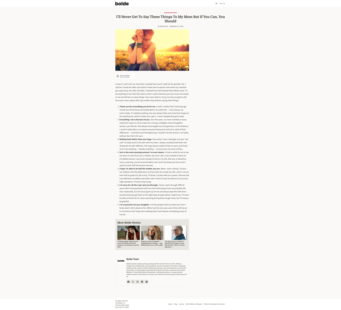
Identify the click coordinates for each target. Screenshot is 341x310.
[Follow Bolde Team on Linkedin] (142, 282)
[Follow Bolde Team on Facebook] (128, 282)
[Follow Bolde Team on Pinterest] (146, 282)
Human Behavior (170, 13)
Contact (181, 304)
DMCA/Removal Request (194, 304)
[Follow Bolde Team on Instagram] (137, 282)
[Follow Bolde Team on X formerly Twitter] (133, 282)
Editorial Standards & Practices (214, 304)
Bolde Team (164, 26)
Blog (175, 304)
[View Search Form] (216, 3)
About (170, 304)
